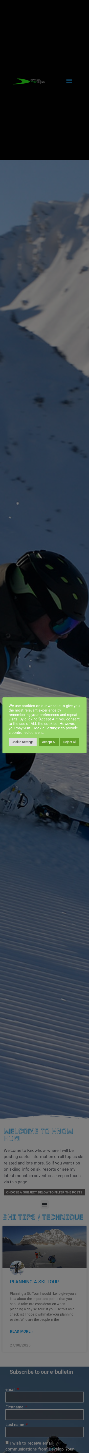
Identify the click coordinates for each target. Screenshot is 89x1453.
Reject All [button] (69, 742)
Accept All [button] (49, 742)
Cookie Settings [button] (23, 742)
